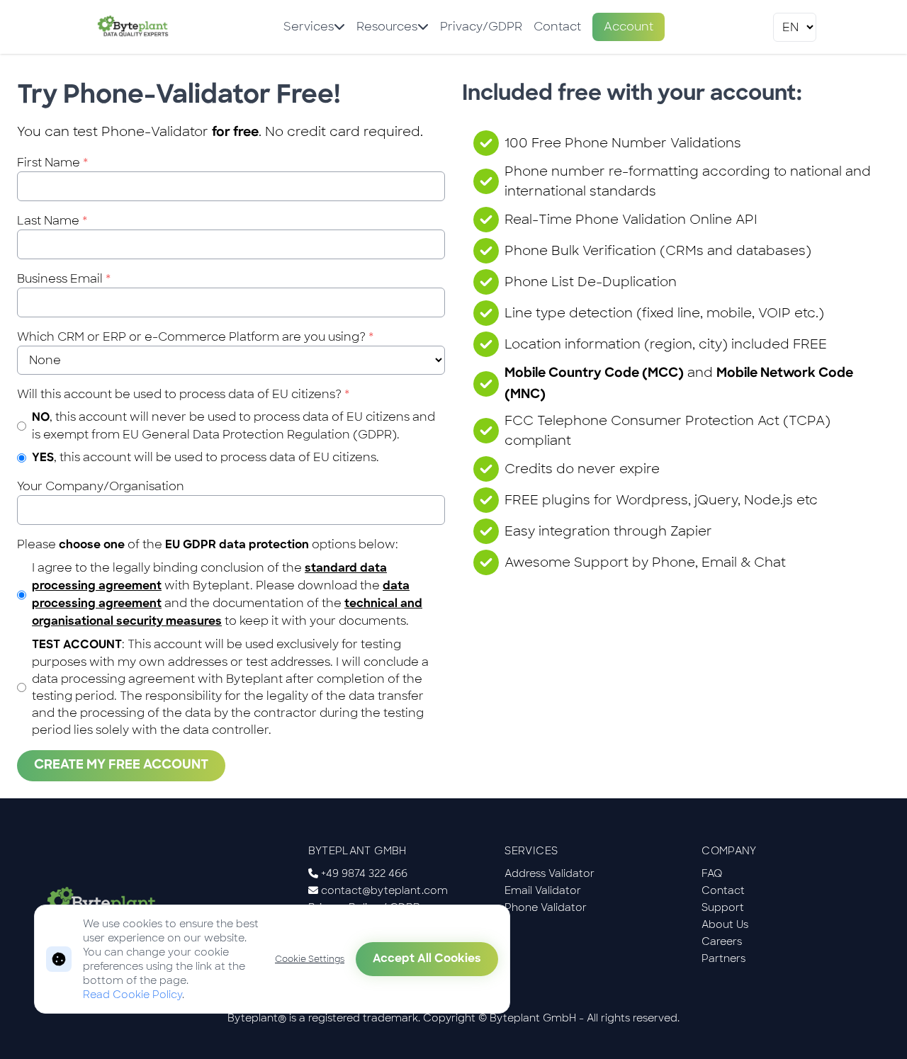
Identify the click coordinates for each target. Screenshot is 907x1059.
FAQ (712, 873)
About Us (725, 924)
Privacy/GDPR (481, 26)
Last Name (52, 220)
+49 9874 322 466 (364, 873)
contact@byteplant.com (384, 890)
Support (723, 907)
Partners (723, 958)
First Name (52, 162)
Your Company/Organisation (100, 486)
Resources (386, 26)
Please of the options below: (207, 544)
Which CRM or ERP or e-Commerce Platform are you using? (195, 336)
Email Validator (543, 890)
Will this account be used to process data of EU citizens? (183, 394)
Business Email (64, 278)
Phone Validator (546, 907)
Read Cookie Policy (132, 994)
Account (628, 26)
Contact (557, 26)
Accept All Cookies (427, 959)
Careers (722, 941)
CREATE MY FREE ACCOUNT (121, 765)
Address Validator (550, 873)
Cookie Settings (309, 959)
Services (308, 26)
